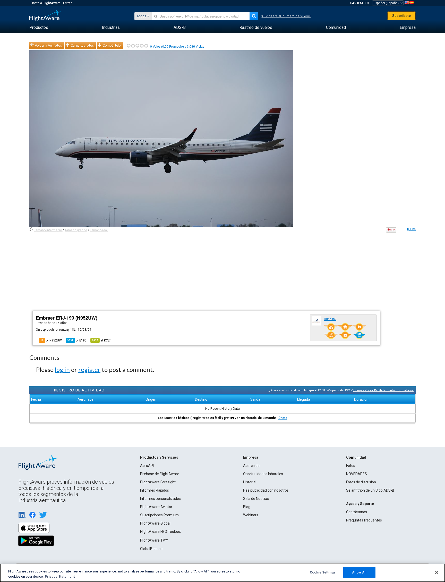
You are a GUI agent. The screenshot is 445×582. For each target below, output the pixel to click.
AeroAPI (147, 466)
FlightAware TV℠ (154, 540)
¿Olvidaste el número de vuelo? (286, 16)
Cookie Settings (323, 572)
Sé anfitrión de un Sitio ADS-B (370, 490)
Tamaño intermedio (48, 230)
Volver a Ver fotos (48, 45)
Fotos (350, 466)
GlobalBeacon (151, 549)
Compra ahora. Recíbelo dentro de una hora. (383, 390)
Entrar (67, 3)
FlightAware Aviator (156, 507)
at (101, 340)
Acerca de (251, 466)
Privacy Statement (60, 576)
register (89, 369)
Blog (246, 507)
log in (62, 369)
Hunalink (330, 319)
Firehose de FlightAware (159, 474)
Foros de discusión (361, 482)
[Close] (436, 572)
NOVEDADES (356, 474)
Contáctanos (356, 512)
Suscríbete (401, 16)
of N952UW (51, 340)
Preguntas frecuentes (364, 520)
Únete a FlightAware (46, 3)
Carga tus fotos (82, 45)
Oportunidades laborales (263, 474)
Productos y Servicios (159, 457)
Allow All (359, 572)
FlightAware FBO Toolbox (160, 531)
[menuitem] (38, 27)
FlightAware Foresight (158, 482)
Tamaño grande (76, 230)
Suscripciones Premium (159, 515)
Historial (249, 482)
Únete (282, 418)
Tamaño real (99, 230)
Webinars (250, 515)
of (77, 340)
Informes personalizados (160, 499)
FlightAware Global (155, 523)
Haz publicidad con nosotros (266, 490)
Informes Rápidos (154, 490)
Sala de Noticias (256, 499)
